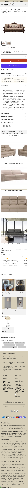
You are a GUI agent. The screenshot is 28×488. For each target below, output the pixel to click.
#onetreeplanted (7, 360)
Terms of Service (8, 388)
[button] (2, 4)
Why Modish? (7, 380)
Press (4, 381)
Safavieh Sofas (22, 347)
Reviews (5, 391)
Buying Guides (19, 391)
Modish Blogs (19, 392)
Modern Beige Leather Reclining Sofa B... (14, 217)
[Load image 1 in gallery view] (4, 43)
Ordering (17, 380)
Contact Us (6, 384)
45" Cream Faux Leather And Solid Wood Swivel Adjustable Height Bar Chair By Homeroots (7, 328)
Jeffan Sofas (5, 347)
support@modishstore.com (13, 369)
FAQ (16, 378)
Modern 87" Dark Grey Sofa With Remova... (14, 243)
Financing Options (18, 387)
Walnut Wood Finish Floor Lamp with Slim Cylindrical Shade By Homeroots (7, 311)
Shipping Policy (19, 381)
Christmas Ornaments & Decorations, (11, 433)
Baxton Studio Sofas (9, 344)
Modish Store (9, 419)
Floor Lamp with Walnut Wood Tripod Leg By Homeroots (20, 311)
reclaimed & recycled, (17, 431)
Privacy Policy (7, 390)
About (5, 378)
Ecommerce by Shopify (20, 419)
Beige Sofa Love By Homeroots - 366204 (14, 163)
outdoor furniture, (22, 430)
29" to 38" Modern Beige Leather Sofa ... (14, 190)
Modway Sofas (13, 347)
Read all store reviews (20, 249)
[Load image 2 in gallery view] (8, 43)
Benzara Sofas (19, 344)
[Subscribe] (23, 406)
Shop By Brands (19, 390)
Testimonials (6, 383)
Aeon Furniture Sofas (8, 342)
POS (13, 419)
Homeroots (4, 48)
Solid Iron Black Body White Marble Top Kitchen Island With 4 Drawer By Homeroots (20, 293)
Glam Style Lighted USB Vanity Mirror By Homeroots (7, 293)
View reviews (20, 75)
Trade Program (7, 385)
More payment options (7, 69)
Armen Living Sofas (19, 342)
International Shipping (19, 383)
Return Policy (19, 385)
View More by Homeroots (8, 337)
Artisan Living (7, 387)
